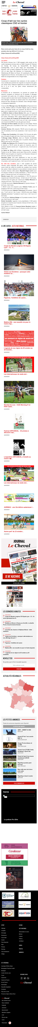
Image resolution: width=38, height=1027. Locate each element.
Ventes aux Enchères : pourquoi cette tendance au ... (17, 272)
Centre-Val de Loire (6, 973)
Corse (2, 975)
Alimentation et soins (24, 931)
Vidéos (20, 945)
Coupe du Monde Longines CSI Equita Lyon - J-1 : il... (17, 246)
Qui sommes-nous (6, 1000)
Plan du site (4, 1017)
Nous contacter (5, 1003)
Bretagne (3, 970)
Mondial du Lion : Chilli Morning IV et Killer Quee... (17, 405)
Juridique (21, 941)
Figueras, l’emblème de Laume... (15, 298)
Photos (21, 949)
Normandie (4, 984)
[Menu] (3, 2)
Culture (21, 936)
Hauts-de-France (5, 980)
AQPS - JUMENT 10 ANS (24, 730)
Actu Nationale (18, 225)
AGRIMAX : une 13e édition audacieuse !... (19, 507)
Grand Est (3, 977)
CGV (3, 1015)
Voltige (3, 954)
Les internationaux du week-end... (16, 374)
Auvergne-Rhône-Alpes (7, 966)
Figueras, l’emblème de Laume (13, 643)
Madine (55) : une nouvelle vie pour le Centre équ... (17, 323)
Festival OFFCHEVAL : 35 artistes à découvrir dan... (16, 431)
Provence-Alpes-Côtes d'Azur (8, 994)
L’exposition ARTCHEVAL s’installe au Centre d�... (17, 457)
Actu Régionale (5, 963)
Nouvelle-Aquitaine (6, 987)
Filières (21, 938)
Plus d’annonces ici (19, 783)
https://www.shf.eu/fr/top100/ (10, 58)
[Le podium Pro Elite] (19, 808)
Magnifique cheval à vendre (25, 776)
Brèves (20, 934)
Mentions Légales (6, 1012)
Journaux (4, 1007)
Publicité (4, 1005)
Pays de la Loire (5, 991)
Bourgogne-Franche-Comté (8, 968)
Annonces (21, 952)
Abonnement (5, 1010)
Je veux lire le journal (19, 583)
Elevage (20, 925)
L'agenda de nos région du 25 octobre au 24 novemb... (18, 349)
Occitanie (3, 989)
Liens (3, 1019)
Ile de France (4, 982)
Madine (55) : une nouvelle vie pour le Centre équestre (20, 648)
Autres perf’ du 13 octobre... (14, 531)
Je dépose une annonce (19, 726)
